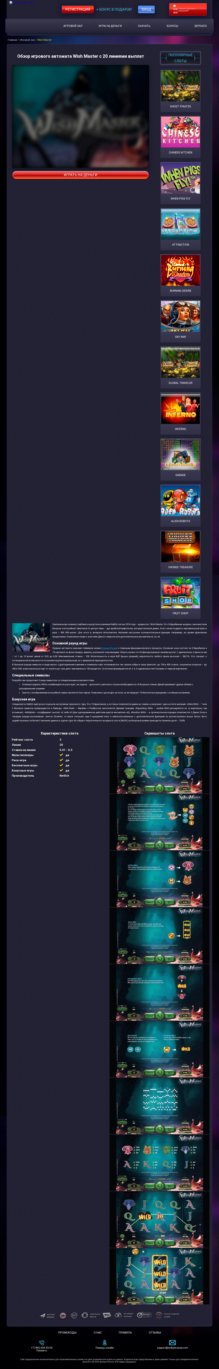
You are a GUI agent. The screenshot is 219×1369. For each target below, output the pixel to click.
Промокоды (67, 1332)
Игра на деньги (110, 26)
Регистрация (77, 9)
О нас (98, 1332)
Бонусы (172, 26)
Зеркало (200, 26)
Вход (146, 9)
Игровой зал (72, 26)
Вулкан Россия (109, 648)
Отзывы (155, 1332)
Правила (125, 1332)
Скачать (144, 26)
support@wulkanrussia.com (172, 1347)
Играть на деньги (80, 175)
